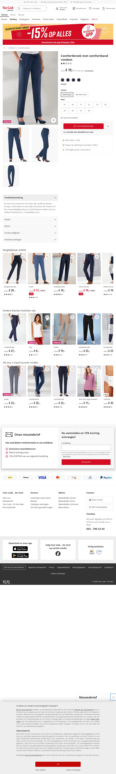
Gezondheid (62, 19)
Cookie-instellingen (73, 770)
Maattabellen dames (67, 498)
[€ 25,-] (39, 381)
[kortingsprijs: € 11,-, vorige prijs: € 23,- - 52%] (39, 268)
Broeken (12, 48)
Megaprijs (85, 19)
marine (63, 84)
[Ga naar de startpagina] (8, 8)
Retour (7, 226)
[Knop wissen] (44, 8)
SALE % (95, 19)
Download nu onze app (20, 543)
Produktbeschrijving (14, 197)
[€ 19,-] (64, 268)
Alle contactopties (99, 507)
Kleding (13, 19)
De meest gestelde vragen (42, 507)
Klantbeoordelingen (13, 239)
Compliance (108, 567)
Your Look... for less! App (13, 504)
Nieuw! (4, 19)
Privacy (51, 567)
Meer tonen (66, 456)
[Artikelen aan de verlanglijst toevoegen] (108, 126)
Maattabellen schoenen (68, 504)
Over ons (6, 498)
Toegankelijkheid (63, 567)
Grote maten (48, 19)
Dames (4, 15)
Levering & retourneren (41, 498)
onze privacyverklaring (33, 755)
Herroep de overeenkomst (14, 567)
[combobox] (35, 8)
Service (34, 492)
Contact (90, 492)
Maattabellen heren (66, 501)
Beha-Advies (63, 507)
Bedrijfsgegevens (79, 567)
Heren (13, 15)
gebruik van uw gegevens (84, 710)
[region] (58, 738)
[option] (62, 80)
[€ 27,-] (14, 329)
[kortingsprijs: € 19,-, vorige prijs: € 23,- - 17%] (89, 268)
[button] (4, 48)
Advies (61, 492)
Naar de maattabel (70, 118)
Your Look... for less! (13, 492)
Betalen (34, 501)
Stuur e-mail (97, 500)
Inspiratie (74, 19)
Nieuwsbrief (8, 501)
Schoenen (36, 19)
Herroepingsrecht (95, 567)
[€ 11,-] (89, 381)
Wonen (21, 15)
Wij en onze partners (24, 710)
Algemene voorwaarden (37, 567)
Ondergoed (24, 19)
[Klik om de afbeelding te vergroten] (53, 120)
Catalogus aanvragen (40, 504)
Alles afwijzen (40, 770)
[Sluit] (113, 697)
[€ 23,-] (89, 329)
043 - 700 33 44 (95, 528)
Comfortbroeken (24, 48)
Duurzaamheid (9, 507)
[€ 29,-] (14, 268)
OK (58, 764)
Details (7, 219)
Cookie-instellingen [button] (58, 573)
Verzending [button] (89, 71)
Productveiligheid (12, 233)
